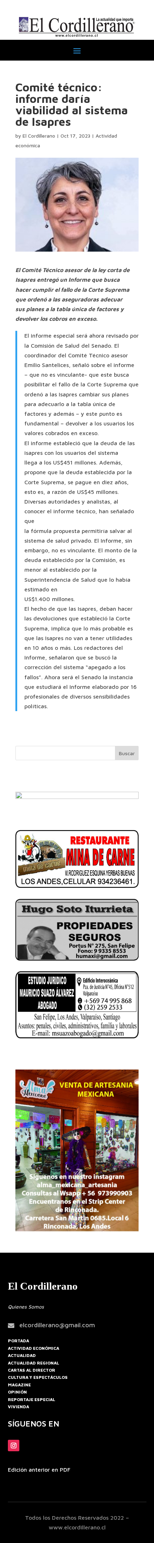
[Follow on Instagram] (13, 1445)
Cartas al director (31, 1370)
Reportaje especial (31, 1399)
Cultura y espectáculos (38, 1377)
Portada (18, 1340)
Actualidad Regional (33, 1363)
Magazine (19, 1384)
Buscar (127, 753)
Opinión (17, 1392)
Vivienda (18, 1406)
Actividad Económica (33, 1348)
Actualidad (22, 1355)
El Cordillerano (39, 136)
